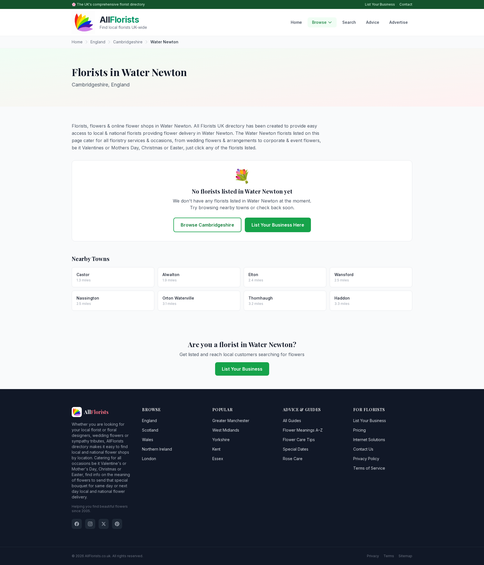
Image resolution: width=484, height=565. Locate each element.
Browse (319, 22)
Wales (147, 439)
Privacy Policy (366, 458)
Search (349, 22)
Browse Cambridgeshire (207, 225)
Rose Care (292, 458)
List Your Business (380, 4)
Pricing (359, 430)
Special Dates (295, 449)
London (149, 458)
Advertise (398, 22)
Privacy (373, 556)
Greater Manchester (230, 420)
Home (296, 22)
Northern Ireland (157, 449)
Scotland (150, 430)
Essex (217, 458)
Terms (388, 556)
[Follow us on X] (104, 524)
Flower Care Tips (299, 439)
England (149, 420)
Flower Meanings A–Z (303, 430)
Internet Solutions (369, 439)
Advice (372, 22)
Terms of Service (369, 468)
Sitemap (405, 556)
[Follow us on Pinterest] (117, 524)
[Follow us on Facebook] (77, 524)
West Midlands (225, 430)
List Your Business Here (278, 225)
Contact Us (363, 449)
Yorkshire (221, 439)
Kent (216, 449)
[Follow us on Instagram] (90, 524)
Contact (405, 4)
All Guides (292, 420)
